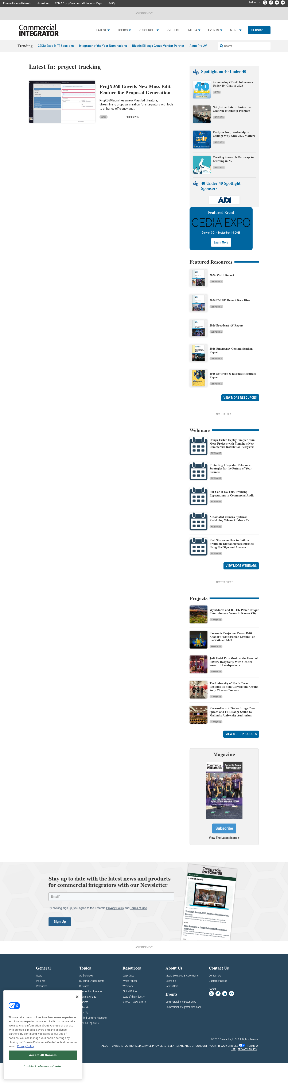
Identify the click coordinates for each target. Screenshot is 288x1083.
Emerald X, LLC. (228, 1039)
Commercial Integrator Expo (181, 1002)
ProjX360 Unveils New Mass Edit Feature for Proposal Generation (135, 89)
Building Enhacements (91, 981)
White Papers (129, 981)
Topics (122, 30)
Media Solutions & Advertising (182, 975)
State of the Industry (133, 996)
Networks (84, 1007)
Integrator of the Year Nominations (103, 45)
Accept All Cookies (43, 1055)
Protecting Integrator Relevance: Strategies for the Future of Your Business (231, 468)
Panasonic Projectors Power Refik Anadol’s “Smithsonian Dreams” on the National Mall (232, 636)
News (103, 117)
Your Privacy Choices (223, 1045)
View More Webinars (241, 565)
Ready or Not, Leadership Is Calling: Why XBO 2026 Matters (234, 134)
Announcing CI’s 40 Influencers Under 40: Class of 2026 (233, 84)
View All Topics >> (89, 1023)
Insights (219, 117)
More (234, 30)
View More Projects (241, 734)
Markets (83, 1002)
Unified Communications (93, 1018)
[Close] (77, 996)
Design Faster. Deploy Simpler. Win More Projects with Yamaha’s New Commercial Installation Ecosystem (232, 443)
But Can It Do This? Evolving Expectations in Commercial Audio (232, 494)
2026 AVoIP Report (222, 275)
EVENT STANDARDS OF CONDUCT (187, 1045)
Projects (174, 30)
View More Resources (240, 397)
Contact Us (215, 975)
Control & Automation (91, 991)
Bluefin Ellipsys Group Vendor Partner (158, 45)
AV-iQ (111, 3)
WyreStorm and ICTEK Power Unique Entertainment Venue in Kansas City (234, 612)
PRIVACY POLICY (247, 1049)
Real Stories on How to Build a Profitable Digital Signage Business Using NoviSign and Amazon (232, 543)
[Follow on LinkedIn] (277, 2)
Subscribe (259, 30)
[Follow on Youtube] (283, 2)
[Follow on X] (265, 2)
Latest (101, 30)
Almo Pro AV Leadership (206, 45)
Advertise (42, 3)
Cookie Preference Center (43, 1066)
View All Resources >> (134, 1002)
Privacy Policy (25, 1046)
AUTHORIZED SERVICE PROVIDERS (145, 1045)
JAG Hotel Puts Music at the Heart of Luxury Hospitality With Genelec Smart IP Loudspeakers (234, 662)
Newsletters (172, 986)
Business (84, 986)
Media (192, 30)
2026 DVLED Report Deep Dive (230, 300)
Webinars (216, 453)
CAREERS (117, 1045)
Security (83, 1012)
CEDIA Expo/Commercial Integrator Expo (78, 3)
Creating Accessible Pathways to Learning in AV (233, 159)
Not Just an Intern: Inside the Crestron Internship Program (232, 109)
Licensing (171, 981)
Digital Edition (130, 991)
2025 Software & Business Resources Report (233, 375)
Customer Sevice (218, 981)
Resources (147, 30)
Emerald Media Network (17, 3)
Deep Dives (216, 282)
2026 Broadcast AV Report (226, 325)
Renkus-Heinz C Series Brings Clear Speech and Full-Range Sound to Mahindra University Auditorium (233, 712)
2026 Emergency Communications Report (231, 350)
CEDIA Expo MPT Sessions (56, 45)
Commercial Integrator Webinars (183, 1007)
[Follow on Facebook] (271, 2)
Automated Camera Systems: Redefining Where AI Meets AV (229, 519)
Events (213, 30)
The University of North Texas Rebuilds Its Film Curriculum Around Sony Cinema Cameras (234, 687)
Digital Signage (87, 996)
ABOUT (105, 1045)
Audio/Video (86, 975)
